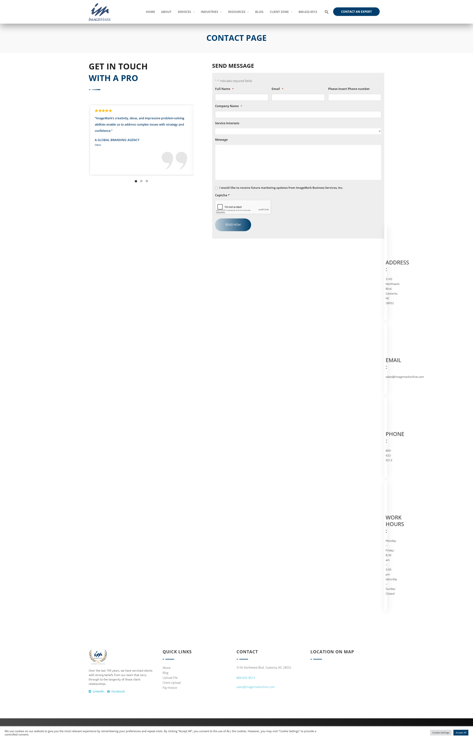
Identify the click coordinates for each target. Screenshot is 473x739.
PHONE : (395, 437)
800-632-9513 (389, 455)
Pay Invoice (170, 688)
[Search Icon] (327, 12)
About (167, 668)
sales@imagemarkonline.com (405, 376)
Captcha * (222, 195)
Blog (165, 673)
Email (277, 89)
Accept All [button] (461, 732)
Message (221, 140)
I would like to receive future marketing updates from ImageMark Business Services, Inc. (281, 187)
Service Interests (227, 123)
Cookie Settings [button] (440, 732)
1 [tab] (135, 181)
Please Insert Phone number (349, 89)
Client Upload (172, 683)
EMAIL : (393, 363)
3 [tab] (147, 181)
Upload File (170, 678)
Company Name (228, 106)
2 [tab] (141, 181)
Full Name (224, 89)
